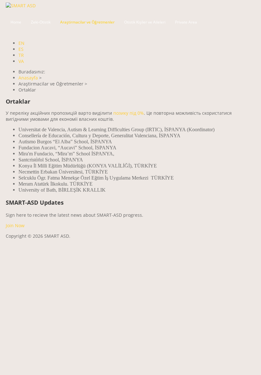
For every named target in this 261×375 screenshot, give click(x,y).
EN (21, 43)
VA (21, 61)
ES (21, 49)
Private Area (186, 22)
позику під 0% (128, 113)
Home (16, 22)
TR (21, 55)
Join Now (15, 225)
